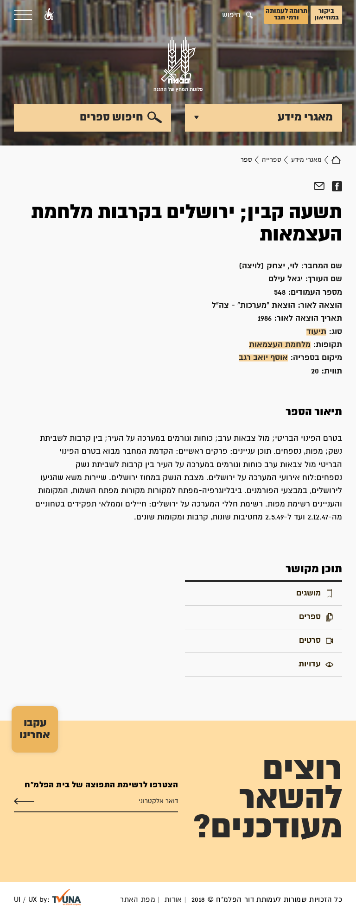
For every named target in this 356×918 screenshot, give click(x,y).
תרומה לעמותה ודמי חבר (286, 14)
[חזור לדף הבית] (336, 159)
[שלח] (24, 801)
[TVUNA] (66, 897)
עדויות (310, 664)
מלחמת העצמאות (280, 345)
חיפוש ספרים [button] (111, 117)
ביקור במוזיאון (326, 14)
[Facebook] (336, 186)
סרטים (310, 640)
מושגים (308, 593)
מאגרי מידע (306, 160)
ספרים (310, 617)
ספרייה (271, 160)
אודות (173, 900)
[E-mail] (319, 186)
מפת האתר (137, 900)
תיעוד (316, 332)
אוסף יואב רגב (263, 358)
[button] (49, 15)
